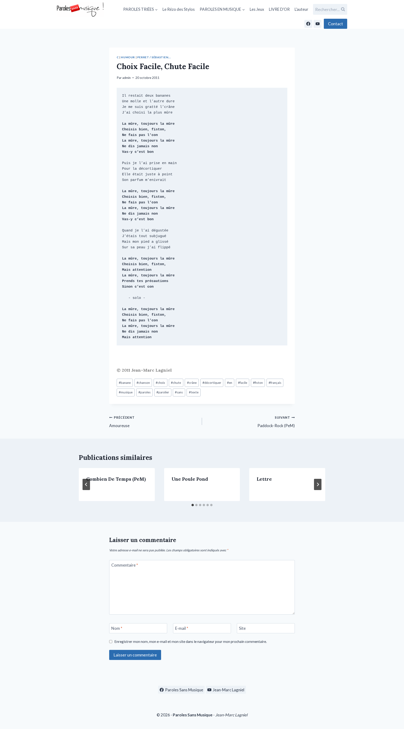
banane (125, 383)
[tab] (192, 505)
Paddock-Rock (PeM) (276, 422)
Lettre (264, 479)
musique (126, 392)
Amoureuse (122, 422)
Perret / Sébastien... (154, 57)
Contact (335, 23)
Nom (116, 628)
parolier (162, 392)
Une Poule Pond (190, 479)
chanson (143, 383)
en (229, 383)
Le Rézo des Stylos (178, 9)
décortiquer (211, 383)
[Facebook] (308, 24)
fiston (258, 383)
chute (176, 383)
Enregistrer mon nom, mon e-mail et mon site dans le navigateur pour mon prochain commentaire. (190, 641)
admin (126, 78)
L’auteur (301, 9)
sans (179, 392)
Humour (128, 57)
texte (193, 392)
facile (242, 383)
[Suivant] (317, 484)
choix (160, 383)
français (275, 383)
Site (242, 628)
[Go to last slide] (86, 484)
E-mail (181, 628)
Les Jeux (257, 9)
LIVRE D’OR (279, 9)
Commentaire (124, 565)
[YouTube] (317, 24)
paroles (144, 392)
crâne (192, 383)
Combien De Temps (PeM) (116, 479)
